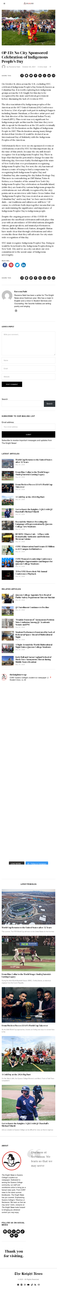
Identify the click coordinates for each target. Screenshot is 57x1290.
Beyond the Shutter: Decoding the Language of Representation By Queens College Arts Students (34, 524)
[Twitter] (31, 75)
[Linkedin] (40, 75)
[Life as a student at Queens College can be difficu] (9, 807)
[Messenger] (26, 75)
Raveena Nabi (14, 67)
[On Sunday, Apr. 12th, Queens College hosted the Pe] (9, 842)
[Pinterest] (35, 75)
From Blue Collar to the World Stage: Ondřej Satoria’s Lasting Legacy (32, 473)
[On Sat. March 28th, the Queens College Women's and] (9, 736)
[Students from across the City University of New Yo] (9, 772)
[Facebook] (22, 75)
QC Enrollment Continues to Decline (32, 607)
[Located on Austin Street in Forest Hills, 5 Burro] (9, 724)
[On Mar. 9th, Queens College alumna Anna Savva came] (9, 795)
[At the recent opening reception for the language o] (9, 783)
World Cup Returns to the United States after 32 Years (34, 460)
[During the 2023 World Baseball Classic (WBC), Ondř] (9, 713)
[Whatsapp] (44, 75)
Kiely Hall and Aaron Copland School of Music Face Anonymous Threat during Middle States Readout (33, 659)
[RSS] (12, 1235)
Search (5, 399)
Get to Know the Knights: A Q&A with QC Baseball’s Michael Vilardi (34, 510)
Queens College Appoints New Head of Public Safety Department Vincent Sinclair (35, 596)
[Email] (53, 75)
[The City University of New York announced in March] (9, 748)
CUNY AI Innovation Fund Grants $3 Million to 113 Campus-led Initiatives (35, 547)
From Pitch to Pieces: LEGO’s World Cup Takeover (34, 485)
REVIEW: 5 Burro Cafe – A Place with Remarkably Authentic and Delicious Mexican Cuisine (33, 536)
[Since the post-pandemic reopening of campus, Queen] (9, 830)
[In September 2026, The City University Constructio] (9, 818)
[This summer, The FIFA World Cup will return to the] (9, 689)
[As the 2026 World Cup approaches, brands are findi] (9, 701)
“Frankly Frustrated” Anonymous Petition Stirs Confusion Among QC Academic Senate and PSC (35, 622)
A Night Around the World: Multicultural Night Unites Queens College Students (34, 645)
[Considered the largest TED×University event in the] (9, 760)
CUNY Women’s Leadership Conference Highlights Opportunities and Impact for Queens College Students (34, 561)
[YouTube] (18, 1232)
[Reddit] (49, 75)
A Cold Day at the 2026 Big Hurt (30, 497)
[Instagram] (16, 310)
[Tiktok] (23, 1232)
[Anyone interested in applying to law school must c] (9, 854)
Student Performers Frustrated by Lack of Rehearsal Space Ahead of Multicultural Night (35, 634)
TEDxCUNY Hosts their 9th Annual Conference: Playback (31, 572)
